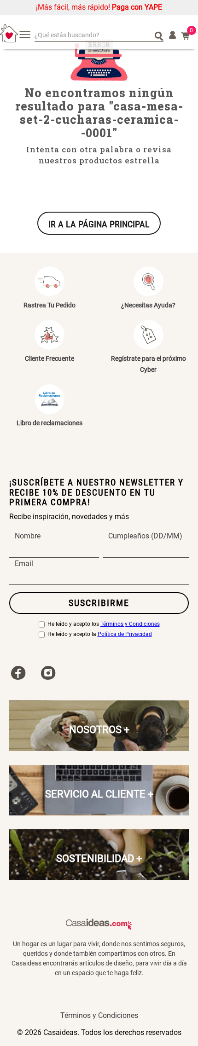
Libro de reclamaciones (49, 423)
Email (24, 564)
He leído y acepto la (99, 634)
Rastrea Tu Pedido (49, 305)
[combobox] (99, 35)
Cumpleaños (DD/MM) (145, 536)
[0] (185, 36)
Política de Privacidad (125, 634)
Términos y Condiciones (130, 624)
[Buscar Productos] (159, 35)
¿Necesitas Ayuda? (148, 305)
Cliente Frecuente (49, 358)
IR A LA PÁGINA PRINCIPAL (99, 224)
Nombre (28, 536)
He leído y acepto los (103, 624)
